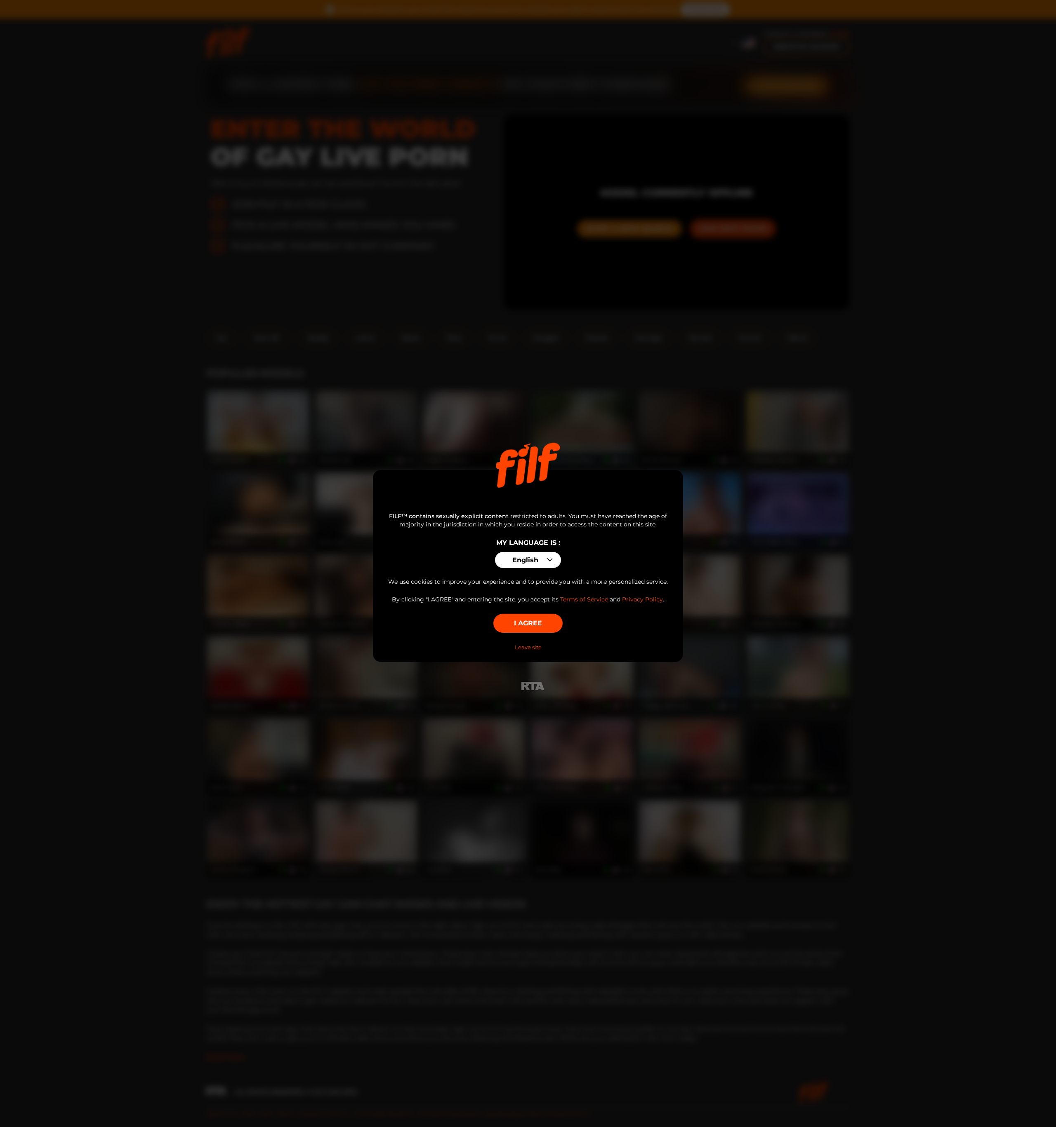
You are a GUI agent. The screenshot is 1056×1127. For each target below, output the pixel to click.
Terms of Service (584, 599)
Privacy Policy (642, 599)
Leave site (528, 647)
